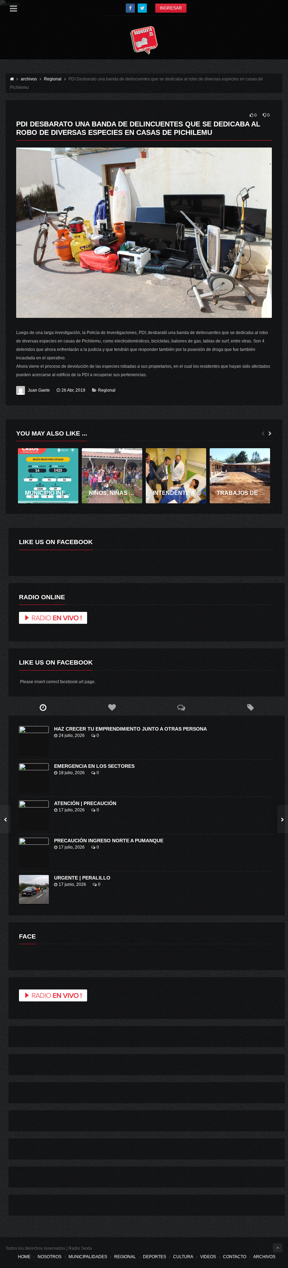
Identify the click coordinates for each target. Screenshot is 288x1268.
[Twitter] (142, 8)
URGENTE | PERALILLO (82, 878)
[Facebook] (130, 8)
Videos (208, 1256)
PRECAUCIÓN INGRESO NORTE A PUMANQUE (108, 840)
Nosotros (49, 1256)
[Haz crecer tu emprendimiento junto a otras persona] (34, 741)
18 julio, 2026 (72, 772)
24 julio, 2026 (72, 735)
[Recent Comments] (181, 708)
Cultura (183, 1256)
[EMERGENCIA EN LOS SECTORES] (34, 778)
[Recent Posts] (43, 708)
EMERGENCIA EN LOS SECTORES (94, 766)
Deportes (154, 1256)
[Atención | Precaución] (34, 815)
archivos (264, 1256)
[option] (48, 475)
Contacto (234, 1256)
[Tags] (250, 708)
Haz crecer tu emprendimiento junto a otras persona (130, 729)
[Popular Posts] (112, 708)
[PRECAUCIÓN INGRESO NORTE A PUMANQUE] (34, 853)
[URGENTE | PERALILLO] (34, 890)
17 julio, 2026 (72, 810)
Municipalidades (87, 1256)
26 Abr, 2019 (73, 390)
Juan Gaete (39, 390)
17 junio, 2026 (72, 884)
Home (24, 1256)
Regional (107, 390)
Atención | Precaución (85, 803)
